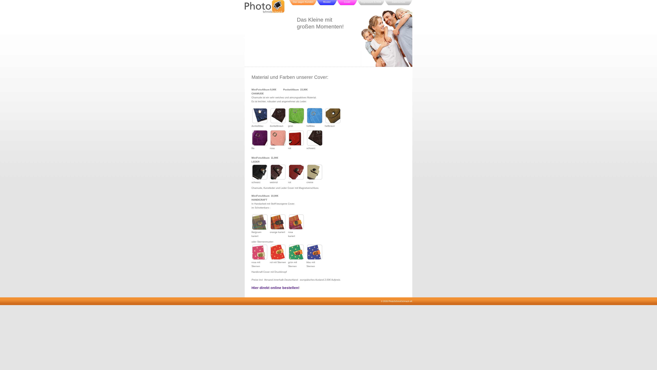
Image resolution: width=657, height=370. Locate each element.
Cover (347, 2)
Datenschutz (398, 2)
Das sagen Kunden (303, 2)
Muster (327, 2)
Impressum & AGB (371, 2)
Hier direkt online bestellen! (275, 288)
